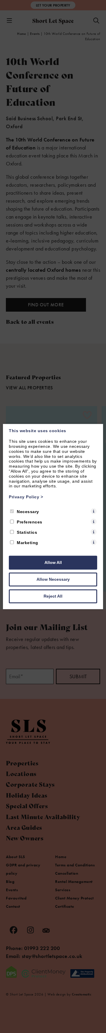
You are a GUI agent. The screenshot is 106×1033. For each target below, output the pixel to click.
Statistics (27, 532)
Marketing (27, 542)
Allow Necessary (53, 579)
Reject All (53, 596)
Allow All (53, 562)
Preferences (29, 522)
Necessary (28, 511)
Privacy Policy (26, 496)
